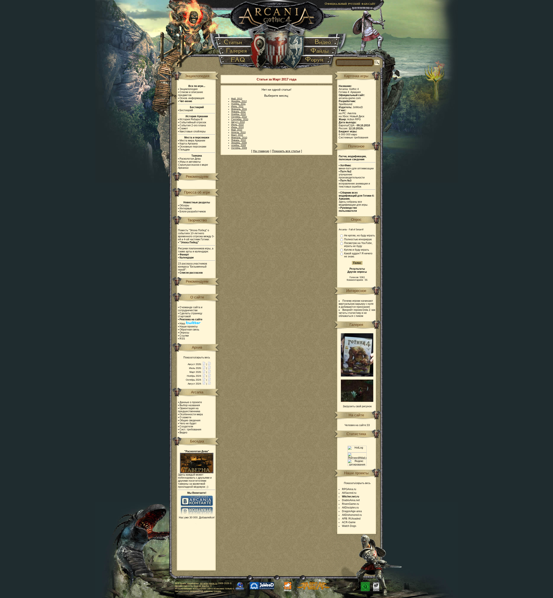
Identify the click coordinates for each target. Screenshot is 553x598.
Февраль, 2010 (239, 137)
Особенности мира (191, 414)
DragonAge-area (352, 511)
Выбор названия (190, 405)
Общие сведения (190, 420)
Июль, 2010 (237, 124)
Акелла (351, 113)
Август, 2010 (238, 122)
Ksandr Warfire (201, 586)
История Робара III (191, 119)
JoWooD (358, 107)
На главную (261, 151)
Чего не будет (188, 423)
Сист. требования (190, 429)
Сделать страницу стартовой (190, 315)
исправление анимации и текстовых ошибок (354, 183)
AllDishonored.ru (352, 514)
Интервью (186, 208)
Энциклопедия (189, 89)
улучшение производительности (352, 174)
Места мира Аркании (192, 140)
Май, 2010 (236, 129)
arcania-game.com (350, 98)
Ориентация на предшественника (189, 410)
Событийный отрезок (193, 122)
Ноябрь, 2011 (238, 104)
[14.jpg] (357, 375)
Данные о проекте (191, 402)
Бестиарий (186, 110)
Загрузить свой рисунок (357, 406)
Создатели (186, 426)
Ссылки (184, 335)
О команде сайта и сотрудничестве (190, 309)
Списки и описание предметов (190, 94)
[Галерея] (236, 50)
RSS (182, 338)
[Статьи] (234, 42)
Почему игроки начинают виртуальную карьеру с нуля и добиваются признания (356, 303)
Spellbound (345, 104)
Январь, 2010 (238, 140)
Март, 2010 (237, 135)
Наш (183, 323)
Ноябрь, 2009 (238, 145)
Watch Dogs (349, 525)
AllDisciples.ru (350, 507)
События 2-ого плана (193, 125)
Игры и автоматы (190, 161)
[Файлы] (320, 50)
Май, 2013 (236, 98)
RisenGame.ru (350, 503)
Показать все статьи (286, 151)
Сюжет (184, 128)
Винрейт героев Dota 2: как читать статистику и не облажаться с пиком (357, 312)
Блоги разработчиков (193, 211)
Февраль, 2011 (239, 109)
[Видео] (322, 42)
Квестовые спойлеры (193, 131)
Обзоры (184, 205)
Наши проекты (189, 326)
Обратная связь (189, 329)
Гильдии (185, 149)
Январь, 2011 (238, 111)
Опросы (184, 332)
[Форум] (316, 61)
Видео (183, 432)
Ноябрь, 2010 (238, 114)
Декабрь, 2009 (239, 142)
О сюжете (185, 417)
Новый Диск (357, 116)
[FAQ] (236, 61)
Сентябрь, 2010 (239, 119)
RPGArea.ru (349, 489)
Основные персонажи (193, 146)
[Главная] (277, 36)
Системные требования (353, 137)
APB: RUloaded (351, 518)
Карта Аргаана (189, 143)
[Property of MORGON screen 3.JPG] (357, 400)
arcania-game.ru (208, 583)
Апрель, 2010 (238, 132)
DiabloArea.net (351, 500)
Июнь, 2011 (237, 106)
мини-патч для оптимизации (356, 167)
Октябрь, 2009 (239, 148)
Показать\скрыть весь (196, 357)
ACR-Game (349, 522)
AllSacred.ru (349, 492)
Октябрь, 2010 (239, 116)
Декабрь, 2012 (239, 101)
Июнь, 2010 (237, 127)
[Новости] (204, 364)
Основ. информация (192, 98)
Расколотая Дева (190, 158)
